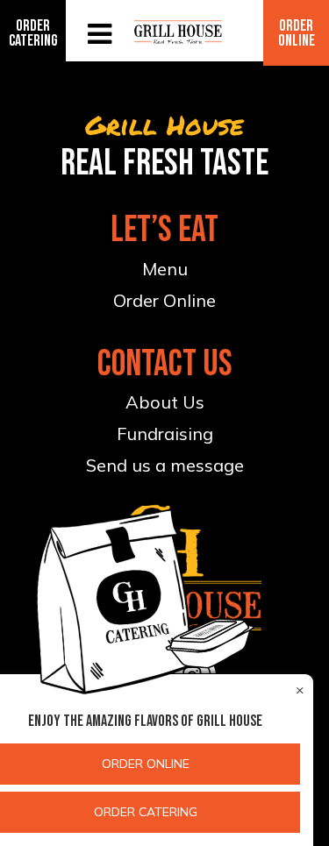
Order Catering (33, 33)
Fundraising (165, 433)
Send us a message (165, 465)
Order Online (296, 33)
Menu (165, 269)
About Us (164, 402)
